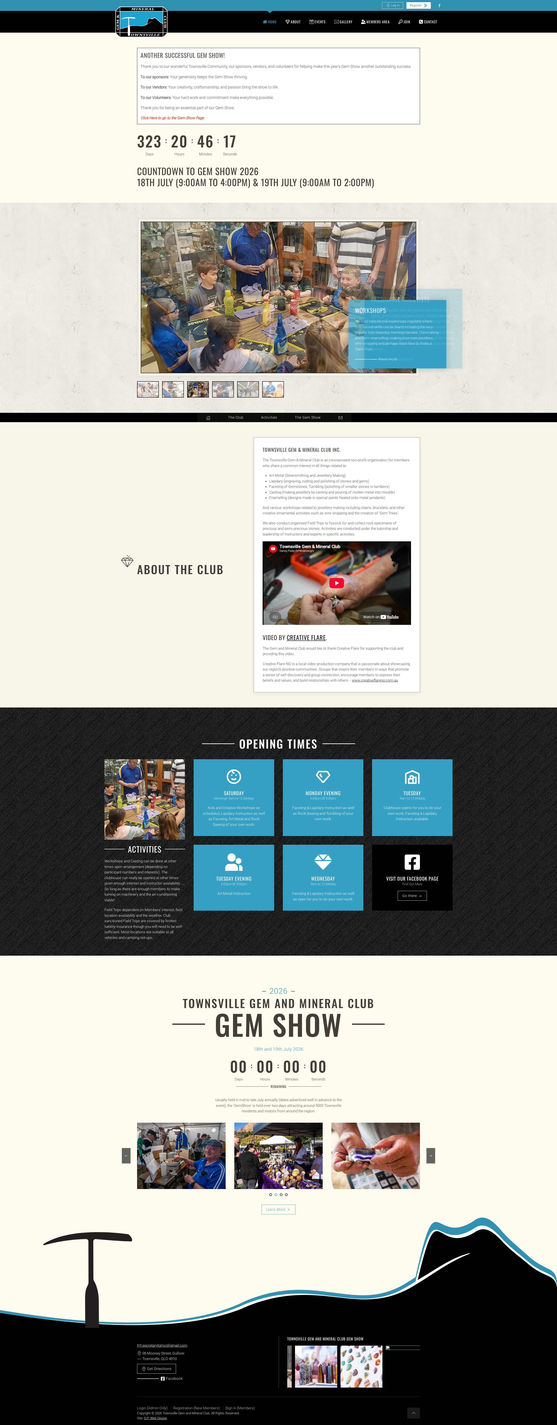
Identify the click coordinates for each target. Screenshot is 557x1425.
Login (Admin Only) (152, 1408)
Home (272, 21)
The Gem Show (308, 417)
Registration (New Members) (196, 1408)
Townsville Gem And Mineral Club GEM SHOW (325, 1338)
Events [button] (320, 21)
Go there (410, 896)
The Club (235, 417)
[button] (126, 1156)
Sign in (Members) (240, 1408)
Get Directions (158, 1369)
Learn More (275, 1210)
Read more (403, 359)
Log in (395, 5)
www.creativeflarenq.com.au (375, 680)
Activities (269, 417)
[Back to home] (141, 22)
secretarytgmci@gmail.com (164, 1345)
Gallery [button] (346, 21)
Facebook (174, 1378)
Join (407, 21)
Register (416, 5)
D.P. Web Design (155, 1418)
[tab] (148, 389)
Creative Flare (306, 637)
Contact (430, 21)
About (296, 21)
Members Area (378, 21)
